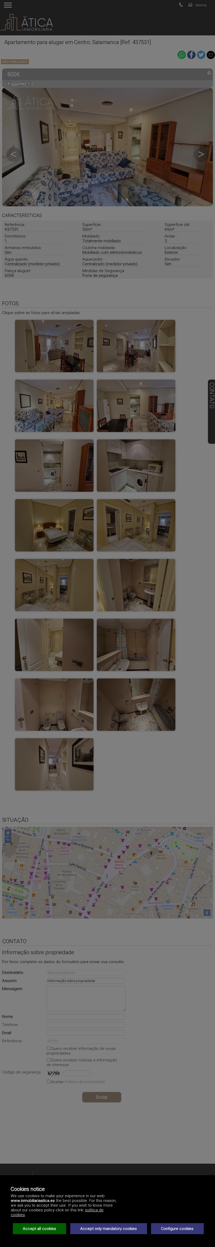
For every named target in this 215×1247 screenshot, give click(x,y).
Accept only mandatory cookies (108, 1228)
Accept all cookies (39, 1228)
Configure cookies (177, 1228)
